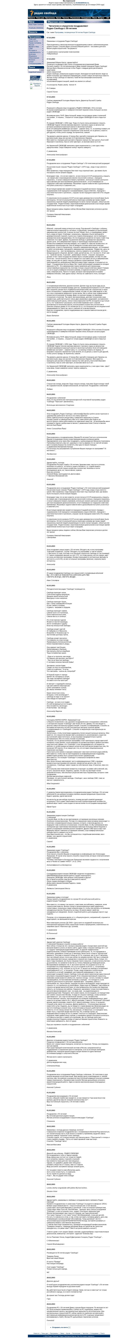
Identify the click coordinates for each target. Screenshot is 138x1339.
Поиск (102, 1333)
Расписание (76, 1333)
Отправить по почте (60, 1327)
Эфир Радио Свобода (35, 24)
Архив (68, 1333)
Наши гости (33, 41)
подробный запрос (35, 72)
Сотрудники (94, 1333)
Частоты (85, 1333)
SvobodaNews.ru (82, 3)
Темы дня (32, 39)
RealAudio (32, 28)
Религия (32, 60)
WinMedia (40, 28)
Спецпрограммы (35, 64)
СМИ (30, 49)
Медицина (33, 56)
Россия (31, 45)
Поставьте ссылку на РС (36, 80)
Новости (36, 1333)
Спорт (31, 62)
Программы (54, 1333)
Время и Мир (34, 47)
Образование (34, 58)
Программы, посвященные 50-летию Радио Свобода (75, 32)
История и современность (34, 51)
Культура (32, 54)
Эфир (62, 1333)
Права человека (35, 43)
